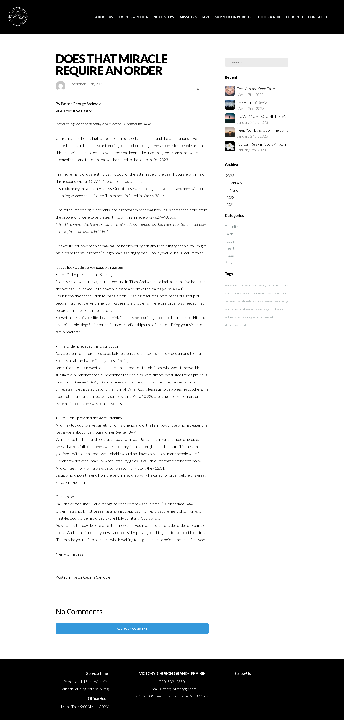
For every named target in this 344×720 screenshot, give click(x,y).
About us (104, 17)
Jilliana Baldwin (242, 293)
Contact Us (319, 17)
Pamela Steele (244, 301)
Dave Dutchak (249, 285)
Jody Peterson (258, 293)
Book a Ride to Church (280, 17)
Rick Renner (278, 309)
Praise (259, 309)
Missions (188, 17)
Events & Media (134, 17)
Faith (229, 233)
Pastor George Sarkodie (91, 577)
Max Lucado (272, 293)
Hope (229, 255)
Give (206, 17)
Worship (244, 325)
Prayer (230, 262)
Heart (229, 248)
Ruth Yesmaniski (233, 317)
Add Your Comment (132, 628)
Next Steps (164, 17)
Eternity (231, 226)
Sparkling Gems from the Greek (258, 317)
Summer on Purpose (234, 17)
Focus (229, 241)
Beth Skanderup (232, 285)
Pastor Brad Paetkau (262, 301)
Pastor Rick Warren (244, 309)
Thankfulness (231, 325)
